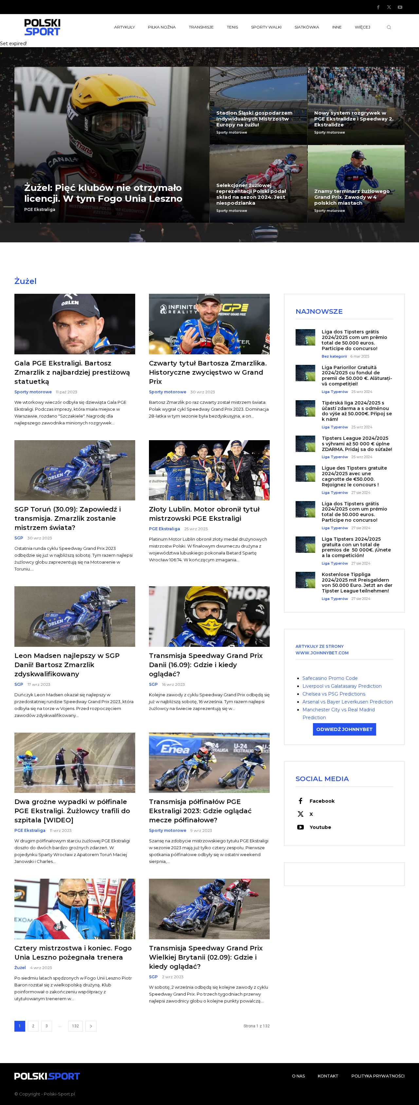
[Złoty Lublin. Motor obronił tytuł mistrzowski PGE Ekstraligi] (209, 470)
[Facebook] (378, 7)
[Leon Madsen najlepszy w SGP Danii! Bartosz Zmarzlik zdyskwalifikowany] (74, 616)
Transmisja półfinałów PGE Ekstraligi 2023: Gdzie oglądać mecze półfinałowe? (200, 811)
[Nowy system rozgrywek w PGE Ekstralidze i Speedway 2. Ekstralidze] (356, 105)
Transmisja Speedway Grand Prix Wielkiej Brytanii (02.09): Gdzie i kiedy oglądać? (206, 957)
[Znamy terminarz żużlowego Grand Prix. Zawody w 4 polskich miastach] (356, 184)
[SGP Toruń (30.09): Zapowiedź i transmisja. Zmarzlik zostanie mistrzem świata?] (74, 470)
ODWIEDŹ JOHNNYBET (344, 729)
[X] (389, 7)
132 (75, 1026)
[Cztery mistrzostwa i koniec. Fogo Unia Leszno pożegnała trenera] (74, 909)
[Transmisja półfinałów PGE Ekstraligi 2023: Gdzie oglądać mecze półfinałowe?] (209, 763)
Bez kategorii (334, 356)
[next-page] (91, 1026)
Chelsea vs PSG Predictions (333, 694)
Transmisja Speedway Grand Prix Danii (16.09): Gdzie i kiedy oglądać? (206, 665)
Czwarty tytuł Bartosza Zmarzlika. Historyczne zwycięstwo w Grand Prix (208, 372)
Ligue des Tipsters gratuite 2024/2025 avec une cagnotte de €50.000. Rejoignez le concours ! (354, 476)
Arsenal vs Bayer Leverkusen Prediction (347, 702)
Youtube (320, 827)
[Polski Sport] (58, 27)
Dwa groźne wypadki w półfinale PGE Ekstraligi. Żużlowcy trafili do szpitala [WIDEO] (72, 811)
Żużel (20, 968)
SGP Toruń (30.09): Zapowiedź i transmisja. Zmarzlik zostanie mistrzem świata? (67, 518)
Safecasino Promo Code (330, 678)
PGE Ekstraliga (39, 210)
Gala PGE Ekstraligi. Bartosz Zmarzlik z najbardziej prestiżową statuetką (72, 372)
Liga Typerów (335, 392)
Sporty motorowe (231, 132)
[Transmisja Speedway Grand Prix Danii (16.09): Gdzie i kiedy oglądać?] (209, 616)
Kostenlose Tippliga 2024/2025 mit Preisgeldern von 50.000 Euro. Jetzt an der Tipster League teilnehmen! (357, 582)
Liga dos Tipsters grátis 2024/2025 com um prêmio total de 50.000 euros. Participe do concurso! (354, 340)
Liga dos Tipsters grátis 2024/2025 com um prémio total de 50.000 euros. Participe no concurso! (354, 512)
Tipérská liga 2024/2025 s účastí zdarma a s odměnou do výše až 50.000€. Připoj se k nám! (357, 411)
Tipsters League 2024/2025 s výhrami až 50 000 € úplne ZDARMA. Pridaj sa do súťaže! (357, 443)
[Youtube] (400, 7)
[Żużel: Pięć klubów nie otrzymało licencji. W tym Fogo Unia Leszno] (111, 145)
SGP (18, 538)
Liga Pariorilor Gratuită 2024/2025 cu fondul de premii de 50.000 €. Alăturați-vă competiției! (357, 376)
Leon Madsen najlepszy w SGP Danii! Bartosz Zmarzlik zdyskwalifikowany (66, 665)
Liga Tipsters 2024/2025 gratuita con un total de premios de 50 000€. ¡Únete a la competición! (356, 547)
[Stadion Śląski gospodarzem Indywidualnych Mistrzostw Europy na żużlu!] (258, 105)
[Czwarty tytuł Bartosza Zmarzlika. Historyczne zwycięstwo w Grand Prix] (209, 324)
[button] (388, 27)
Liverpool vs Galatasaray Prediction (342, 686)
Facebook (322, 801)
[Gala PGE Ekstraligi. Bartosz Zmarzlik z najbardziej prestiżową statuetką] (74, 324)
